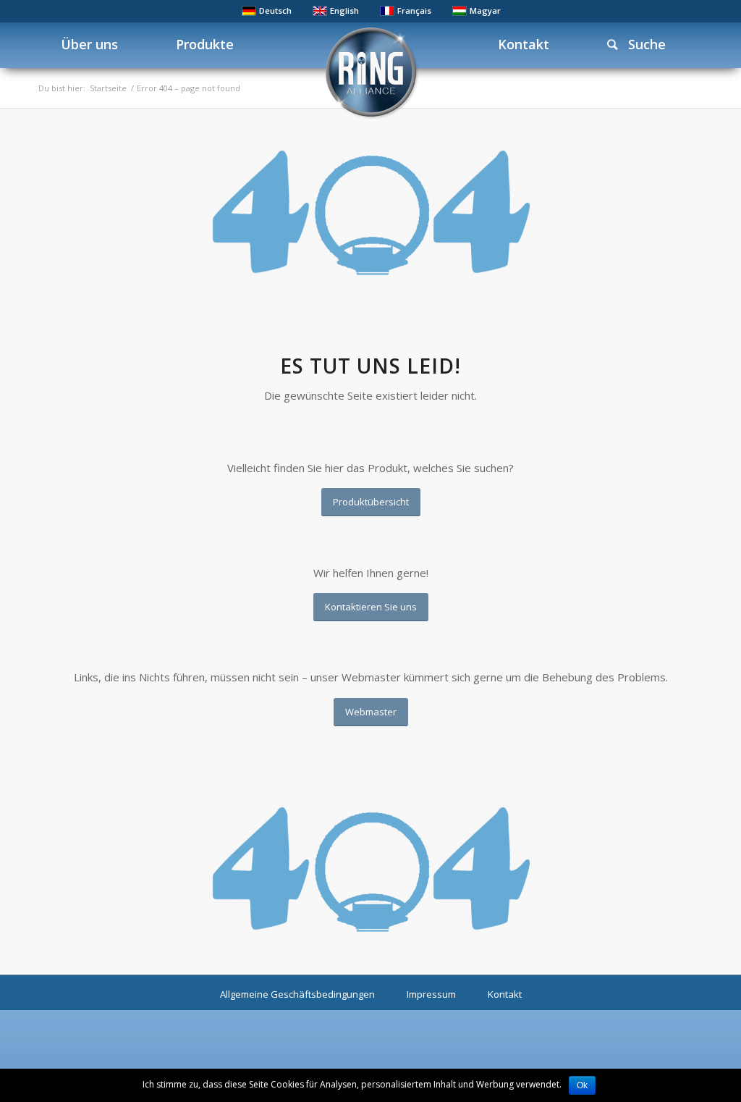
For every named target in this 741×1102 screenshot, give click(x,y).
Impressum (431, 994)
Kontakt (505, 994)
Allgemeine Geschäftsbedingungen (297, 994)
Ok (582, 1085)
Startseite (108, 88)
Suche (641, 44)
